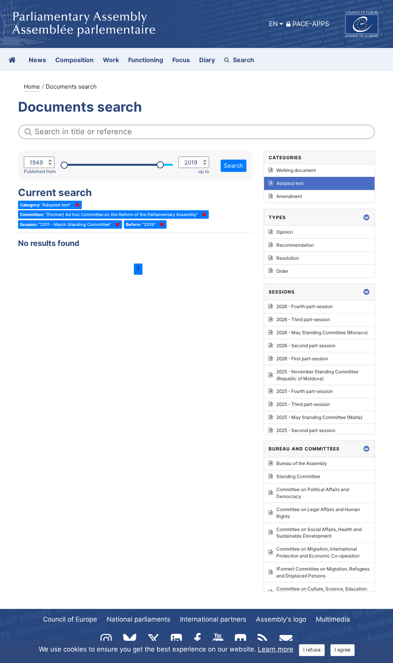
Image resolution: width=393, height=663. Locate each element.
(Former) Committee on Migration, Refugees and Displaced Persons (323, 572)
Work (111, 60)
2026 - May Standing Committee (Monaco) (322, 332)
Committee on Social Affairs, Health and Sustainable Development (319, 532)
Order (282, 271)
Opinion (284, 232)
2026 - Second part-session (305, 345)
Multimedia (333, 619)
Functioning (145, 60)
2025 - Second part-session (305, 430)
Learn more (275, 649)
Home (32, 86)
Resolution (287, 258)
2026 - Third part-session (303, 319)
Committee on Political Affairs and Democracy (312, 493)
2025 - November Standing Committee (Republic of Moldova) (317, 375)
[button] (366, 217)
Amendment (289, 196)
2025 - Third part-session (303, 404)
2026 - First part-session (302, 358)
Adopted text (290, 183)
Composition (74, 60)
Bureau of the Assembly (301, 463)
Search (243, 60)
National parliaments (138, 619)
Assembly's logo (281, 619)
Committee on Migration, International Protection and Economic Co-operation (318, 552)
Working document (296, 170)
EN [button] (273, 24)
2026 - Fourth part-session (304, 306)
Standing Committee (298, 476)
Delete (75, 205)
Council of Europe (70, 619)
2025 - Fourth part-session (304, 391)
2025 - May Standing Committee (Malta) (319, 417)
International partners (213, 619)
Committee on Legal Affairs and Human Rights (318, 512)
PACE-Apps (310, 24)
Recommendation (295, 245)
